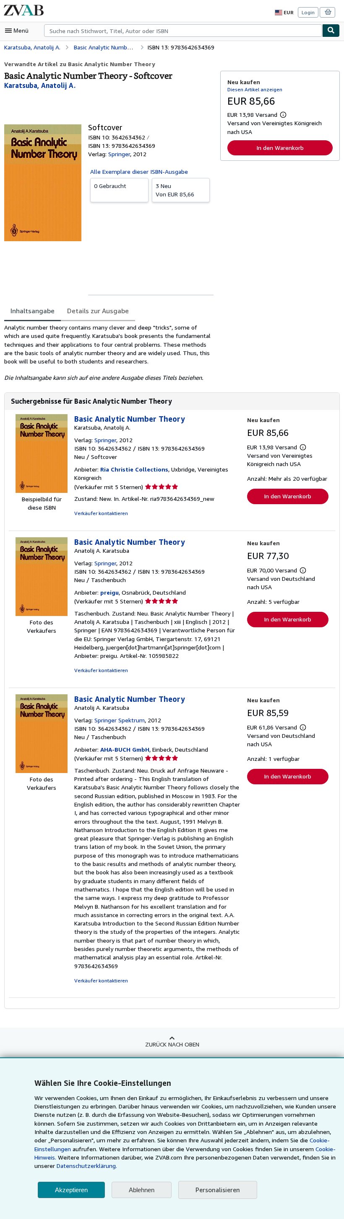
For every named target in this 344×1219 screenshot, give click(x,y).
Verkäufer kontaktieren (101, 513)
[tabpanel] (109, 352)
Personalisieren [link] (217, 1189)
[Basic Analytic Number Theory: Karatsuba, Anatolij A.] (42, 490)
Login (308, 12)
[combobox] (183, 30)
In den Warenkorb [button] (280, 147)
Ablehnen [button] (141, 1189)
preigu (109, 592)
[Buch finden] (331, 30)
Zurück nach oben (172, 1044)
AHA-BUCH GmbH (124, 749)
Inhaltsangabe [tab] (32, 311)
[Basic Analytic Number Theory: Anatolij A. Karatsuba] (42, 613)
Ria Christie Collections (134, 469)
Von (175, 190)
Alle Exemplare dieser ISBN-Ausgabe (139, 171)
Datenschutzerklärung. (87, 1165)
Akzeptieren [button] (71, 1189)
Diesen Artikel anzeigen (254, 89)
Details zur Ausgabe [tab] (98, 311)
